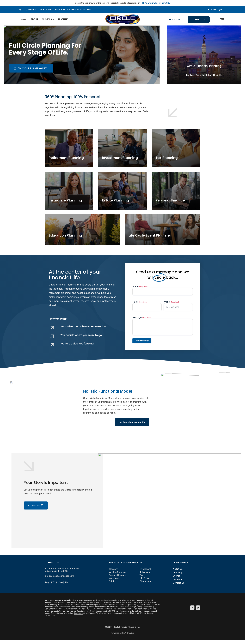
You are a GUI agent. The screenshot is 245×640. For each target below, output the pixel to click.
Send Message (142, 340)
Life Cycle (144, 578)
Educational (145, 581)
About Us (177, 569)
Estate (112, 581)
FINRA (60, 609)
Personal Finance (117, 575)
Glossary (113, 569)
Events (176, 575)
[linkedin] (198, 607)
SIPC (66, 609)
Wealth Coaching (117, 572)
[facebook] (192, 607)
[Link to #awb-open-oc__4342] (222, 19)
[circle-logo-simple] (122, 15)
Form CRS (165, 3)
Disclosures (78, 613)
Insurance (114, 578)
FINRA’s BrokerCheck (150, 3)
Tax (141, 575)
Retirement (145, 572)
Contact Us (178, 583)
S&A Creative (128, 633)
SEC (111, 611)
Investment (145, 569)
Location (177, 579)
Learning (177, 572)
